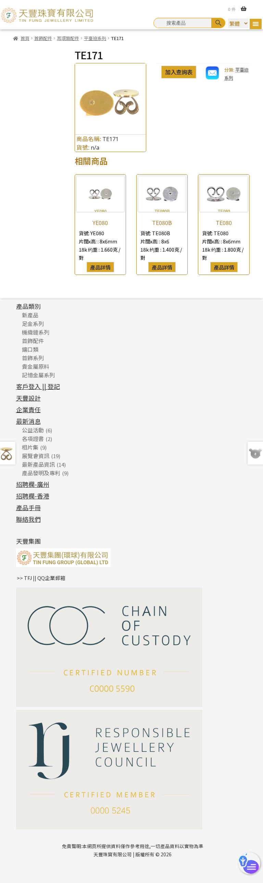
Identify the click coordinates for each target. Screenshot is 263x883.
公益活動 (33, 430)
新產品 (30, 315)
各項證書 (33, 438)
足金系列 (33, 323)
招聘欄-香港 (32, 495)
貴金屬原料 (35, 366)
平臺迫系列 (95, 38)
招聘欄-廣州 (32, 484)
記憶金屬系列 (38, 375)
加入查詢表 (178, 72)
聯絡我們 (28, 519)
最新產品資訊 (38, 464)
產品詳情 (100, 267)
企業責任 (28, 409)
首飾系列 (33, 358)
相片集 (30, 447)
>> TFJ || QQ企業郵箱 (41, 577)
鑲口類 (30, 349)
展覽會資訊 (35, 456)
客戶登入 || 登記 (38, 386)
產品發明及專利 (41, 473)
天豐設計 (28, 397)
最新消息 (28, 421)
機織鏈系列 (35, 332)
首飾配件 (43, 38)
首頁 (25, 38)
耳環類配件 (68, 38)
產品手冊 (28, 507)
